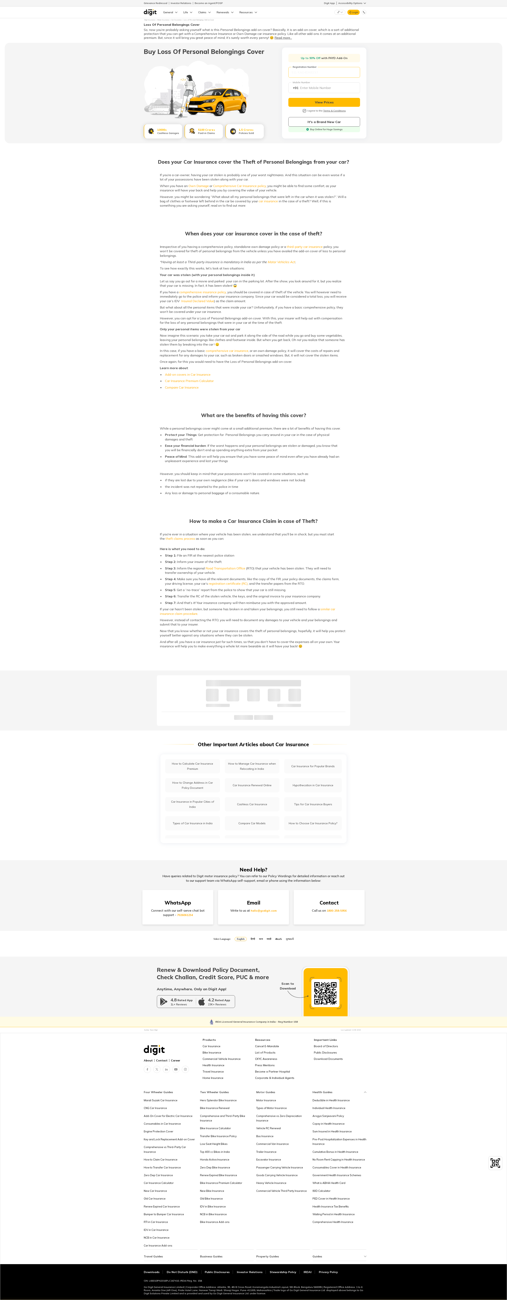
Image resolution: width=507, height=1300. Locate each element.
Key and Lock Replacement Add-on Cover (169, 1139)
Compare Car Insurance (182, 387)
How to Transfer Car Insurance (162, 1167)
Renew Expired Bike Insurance (218, 1175)
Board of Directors (326, 1046)
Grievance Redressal (155, 3)
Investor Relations (181, 3)
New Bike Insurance (212, 1190)
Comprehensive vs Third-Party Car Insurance (165, 1149)
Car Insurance (211, 1046)
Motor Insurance (266, 1100)
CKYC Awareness (266, 1059)
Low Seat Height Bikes (214, 1143)
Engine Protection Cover (158, 1131)
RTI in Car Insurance (156, 1222)
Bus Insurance (265, 1136)
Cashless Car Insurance (252, 804)
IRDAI (308, 1272)
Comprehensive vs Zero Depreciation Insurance (279, 1118)
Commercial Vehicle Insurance (222, 1059)
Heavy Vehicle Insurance (271, 1182)
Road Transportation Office (225, 568)
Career (175, 1060)
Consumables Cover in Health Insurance (337, 1167)
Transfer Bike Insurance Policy (218, 1136)
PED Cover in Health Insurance (331, 1198)
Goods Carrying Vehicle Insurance (277, 1175)
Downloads (151, 1272)
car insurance (268, 201)
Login (355, 12)
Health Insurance (213, 1065)
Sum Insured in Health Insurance (332, 1131)
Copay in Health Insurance (329, 1123)
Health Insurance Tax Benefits (331, 1206)
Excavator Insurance (268, 1159)
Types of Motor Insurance (271, 1108)
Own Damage (199, 186)
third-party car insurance (305, 247)
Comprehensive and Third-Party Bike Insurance (222, 1118)
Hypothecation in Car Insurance (313, 785)
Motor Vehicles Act (281, 262)
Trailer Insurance (266, 1151)
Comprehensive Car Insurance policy (239, 186)
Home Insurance (213, 1078)
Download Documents (328, 1059)
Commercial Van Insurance (272, 1143)
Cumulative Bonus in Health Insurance (335, 1151)
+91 (296, 88)
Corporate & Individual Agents (274, 1078)
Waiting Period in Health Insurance (334, 1214)
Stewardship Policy (283, 1272)
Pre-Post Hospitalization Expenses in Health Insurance (339, 1141)
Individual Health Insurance (329, 1108)
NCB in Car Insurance (157, 1237)
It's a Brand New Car (324, 122)
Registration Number (304, 66)
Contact (162, 1060)
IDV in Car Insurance (156, 1229)
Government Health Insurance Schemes (337, 1175)
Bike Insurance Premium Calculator (221, 1182)
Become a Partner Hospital (272, 1071)
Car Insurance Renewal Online (252, 785)
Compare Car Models (252, 823)
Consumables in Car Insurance (162, 1123)
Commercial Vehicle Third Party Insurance (281, 1190)
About (148, 1060)
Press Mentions (265, 1065)
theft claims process (180, 539)
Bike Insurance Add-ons (215, 1222)
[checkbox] (304, 110)
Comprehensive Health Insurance (333, 1222)
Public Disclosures (325, 1052)
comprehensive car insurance (227, 351)
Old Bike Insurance (211, 1198)
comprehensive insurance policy (202, 292)
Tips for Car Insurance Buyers (313, 804)
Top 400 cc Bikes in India (215, 1151)
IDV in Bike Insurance (213, 1206)
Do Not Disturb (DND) (182, 1272)
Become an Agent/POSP (209, 3)
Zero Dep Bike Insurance (215, 1167)
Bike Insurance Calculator (215, 1128)
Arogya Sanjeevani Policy (328, 1116)
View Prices (324, 102)
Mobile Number (301, 82)
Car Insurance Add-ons (158, 1245)
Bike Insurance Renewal (215, 1108)
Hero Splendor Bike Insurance (218, 1100)
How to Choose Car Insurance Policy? (313, 823)
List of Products (265, 1052)
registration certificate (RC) (228, 584)
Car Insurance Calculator (159, 1182)
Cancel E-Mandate (267, 1046)
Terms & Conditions (334, 110)
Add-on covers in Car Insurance (188, 374)
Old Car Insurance (155, 1198)
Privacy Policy (328, 1272)
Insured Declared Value (197, 301)
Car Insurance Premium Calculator (189, 381)
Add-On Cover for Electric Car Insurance (168, 1116)
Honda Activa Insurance (214, 1159)
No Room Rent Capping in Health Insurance (339, 1159)
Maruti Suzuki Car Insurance (160, 1100)
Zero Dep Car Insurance (158, 1175)
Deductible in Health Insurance (331, 1100)
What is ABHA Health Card (329, 1182)
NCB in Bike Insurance (213, 1214)
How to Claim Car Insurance (160, 1159)
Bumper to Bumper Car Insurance (164, 1214)
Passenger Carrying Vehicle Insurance (279, 1167)
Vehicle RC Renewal (268, 1128)
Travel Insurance (213, 1071)
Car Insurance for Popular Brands (313, 766)
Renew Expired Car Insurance (162, 1206)
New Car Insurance (155, 1190)
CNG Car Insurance (155, 1108)
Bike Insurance (212, 1052)
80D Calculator (322, 1190)
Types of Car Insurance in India (193, 823)
